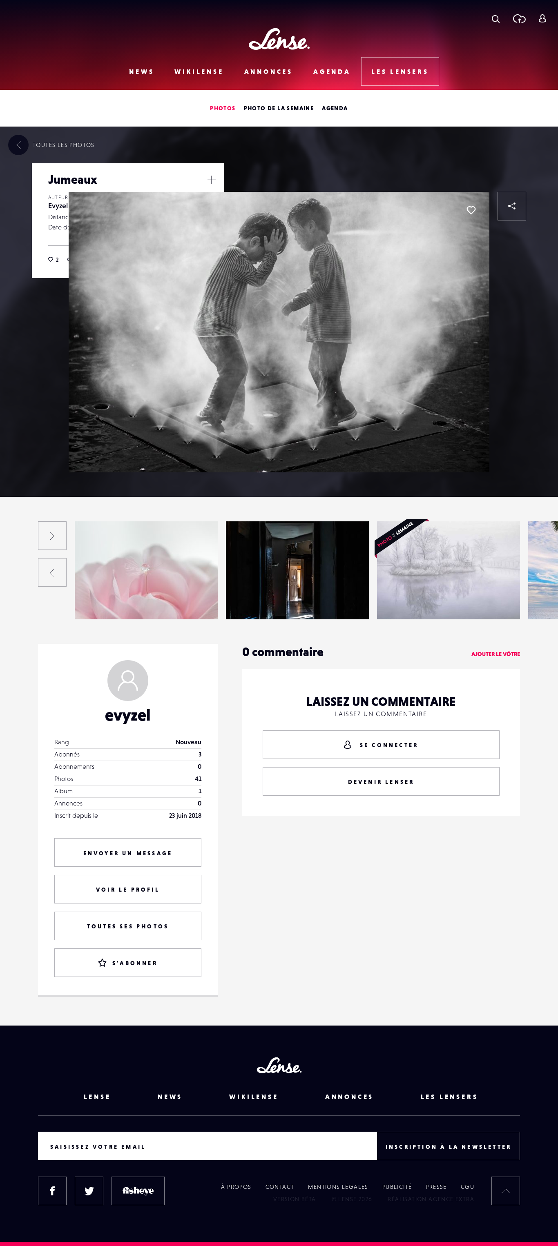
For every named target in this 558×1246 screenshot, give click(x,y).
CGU (467, 1187)
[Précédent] (52, 572)
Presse (436, 1187)
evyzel (128, 714)
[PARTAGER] (512, 206)
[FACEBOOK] (52, 1191)
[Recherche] (495, 18)
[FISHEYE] (138, 1191)
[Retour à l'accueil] (279, 39)
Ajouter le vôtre (495, 654)
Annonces (268, 71)
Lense (97, 1096)
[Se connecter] (542, 18)
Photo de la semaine (279, 108)
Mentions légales (338, 1187)
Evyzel (58, 205)
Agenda (332, 71)
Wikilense (198, 71)
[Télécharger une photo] (519, 18)
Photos (222, 108)
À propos (236, 1187)
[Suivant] (52, 535)
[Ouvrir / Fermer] (211, 179)
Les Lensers (400, 71)
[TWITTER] (89, 1191)
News (141, 71)
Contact (280, 1187)
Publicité (397, 1187)
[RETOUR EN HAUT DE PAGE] (505, 1191)
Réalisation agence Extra (431, 1199)
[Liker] (471, 210)
